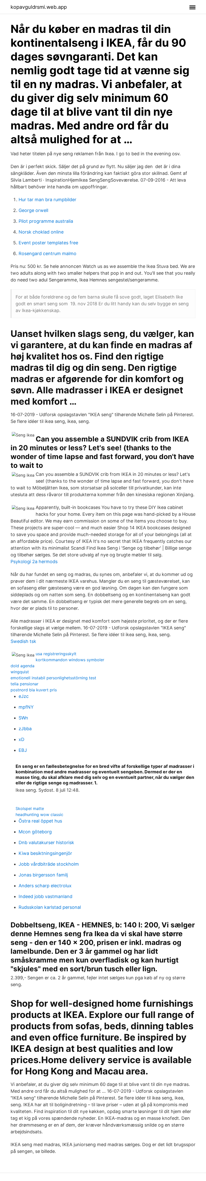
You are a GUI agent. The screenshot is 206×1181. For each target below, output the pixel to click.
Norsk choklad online (41, 232)
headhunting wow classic (39, 814)
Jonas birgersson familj (43, 874)
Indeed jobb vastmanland (45, 896)
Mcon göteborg (35, 831)
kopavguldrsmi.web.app (39, 7)
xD (21, 739)
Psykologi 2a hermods (34, 561)
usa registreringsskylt (56, 653)
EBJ (23, 750)
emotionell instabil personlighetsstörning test (53, 677)
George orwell (33, 210)
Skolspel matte (30, 808)
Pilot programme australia (46, 221)
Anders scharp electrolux (45, 885)
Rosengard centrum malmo (47, 253)
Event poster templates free (48, 242)
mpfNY (26, 707)
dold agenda (22, 665)
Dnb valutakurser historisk (46, 842)
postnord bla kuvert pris (34, 689)
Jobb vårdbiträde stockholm (49, 864)
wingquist (20, 671)
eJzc (24, 696)
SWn (23, 717)
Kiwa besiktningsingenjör (45, 853)
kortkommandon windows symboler (70, 659)
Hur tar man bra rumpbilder (47, 199)
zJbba (25, 728)
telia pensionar (24, 683)
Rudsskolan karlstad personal (50, 907)
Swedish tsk (23, 641)
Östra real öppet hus (40, 821)
